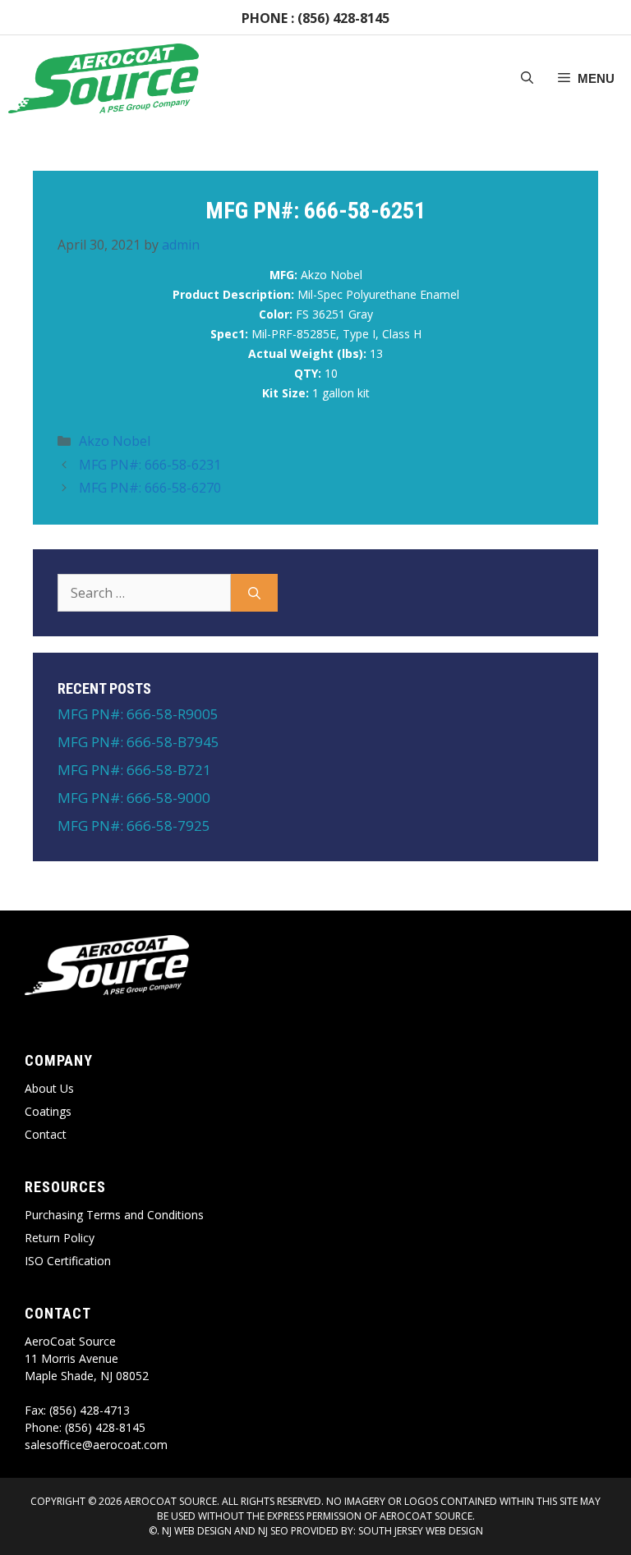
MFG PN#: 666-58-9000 (134, 797)
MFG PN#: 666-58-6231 (150, 465)
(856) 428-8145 (343, 18)
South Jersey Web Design (420, 1531)
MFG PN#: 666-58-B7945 (138, 741)
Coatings (48, 1111)
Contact (46, 1134)
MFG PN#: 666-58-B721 (134, 769)
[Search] (254, 593)
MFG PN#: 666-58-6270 (150, 488)
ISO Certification (68, 1260)
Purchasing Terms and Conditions (114, 1214)
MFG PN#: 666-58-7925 (134, 825)
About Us (49, 1088)
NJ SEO (273, 1531)
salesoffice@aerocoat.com (96, 1444)
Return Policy (59, 1237)
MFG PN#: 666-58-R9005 (138, 713)
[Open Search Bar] (527, 78)
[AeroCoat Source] (103, 78)
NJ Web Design (195, 1531)
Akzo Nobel (114, 441)
